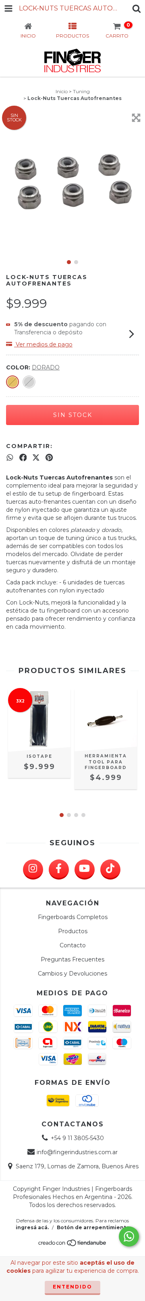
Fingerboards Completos (73, 917)
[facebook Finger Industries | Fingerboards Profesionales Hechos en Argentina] (59, 869)
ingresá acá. (32, 1227)
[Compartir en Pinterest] (49, 457)
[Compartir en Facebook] (23, 457)
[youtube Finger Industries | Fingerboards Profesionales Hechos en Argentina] (85, 869)
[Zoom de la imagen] (136, 118)
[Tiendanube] (72, 1245)
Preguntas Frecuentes (72, 959)
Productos (72, 931)
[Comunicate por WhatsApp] (129, 1236)
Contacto (73, 945)
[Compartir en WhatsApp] (10, 457)
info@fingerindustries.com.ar (77, 1152)
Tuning (81, 91)
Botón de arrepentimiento (93, 1227)
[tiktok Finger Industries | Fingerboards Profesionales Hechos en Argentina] (110, 869)
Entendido (72, 1287)
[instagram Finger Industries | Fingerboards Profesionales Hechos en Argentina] (33, 869)
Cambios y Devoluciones (72, 973)
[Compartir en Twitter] (36, 457)
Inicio (62, 91)
